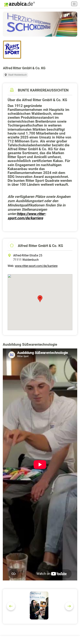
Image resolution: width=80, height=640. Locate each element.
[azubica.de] (19, 4)
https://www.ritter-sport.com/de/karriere (27, 216)
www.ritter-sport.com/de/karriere (36, 266)
